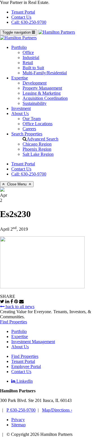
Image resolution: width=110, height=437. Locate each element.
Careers (29, 128)
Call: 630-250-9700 (28, 22)
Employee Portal (26, 366)
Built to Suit (33, 67)
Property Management (42, 88)
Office (28, 52)
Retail (28, 62)
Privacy (18, 419)
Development (35, 83)
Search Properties (26, 133)
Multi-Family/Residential (45, 72)
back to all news (19, 306)
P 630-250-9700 (21, 410)
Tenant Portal (23, 12)
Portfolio (19, 47)
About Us (20, 113)
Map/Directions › (57, 410)
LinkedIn (24, 381)
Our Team (32, 118)
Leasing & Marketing (42, 93)
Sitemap (18, 424)
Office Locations (37, 123)
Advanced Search (42, 139)
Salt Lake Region (38, 154)
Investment (21, 108)
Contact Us (21, 17)
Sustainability (35, 103)
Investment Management (33, 341)
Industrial (31, 57)
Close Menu (17, 184)
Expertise (19, 77)
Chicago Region (37, 144)
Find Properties (13, 321)
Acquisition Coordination (45, 98)
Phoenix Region (37, 149)
